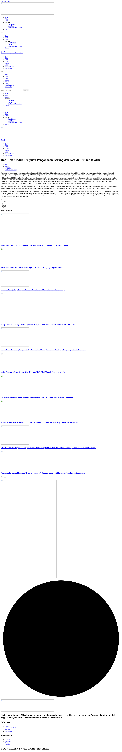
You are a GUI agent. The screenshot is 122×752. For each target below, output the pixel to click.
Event (6, 59)
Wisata (7, 63)
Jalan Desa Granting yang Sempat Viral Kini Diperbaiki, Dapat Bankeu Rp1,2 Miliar (34, 245)
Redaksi (7, 21)
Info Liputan (12, 24)
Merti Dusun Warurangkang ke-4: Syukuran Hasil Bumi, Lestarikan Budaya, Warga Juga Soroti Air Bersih (43, 350)
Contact (7, 29)
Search (3, 90)
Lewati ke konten (6, 1)
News (6, 56)
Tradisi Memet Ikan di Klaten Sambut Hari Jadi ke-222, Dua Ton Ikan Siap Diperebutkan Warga (39, 422)
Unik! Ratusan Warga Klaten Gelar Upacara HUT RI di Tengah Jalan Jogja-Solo (33, 372)
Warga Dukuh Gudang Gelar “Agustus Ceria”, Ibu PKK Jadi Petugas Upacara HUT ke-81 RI (38, 325)
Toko (6, 19)
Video (6, 58)
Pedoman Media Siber (15, 27)
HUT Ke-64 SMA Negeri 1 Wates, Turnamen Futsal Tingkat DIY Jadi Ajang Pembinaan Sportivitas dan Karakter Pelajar (48, 448)
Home (6, 17)
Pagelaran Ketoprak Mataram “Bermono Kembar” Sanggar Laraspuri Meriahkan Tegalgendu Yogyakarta (43, 473)
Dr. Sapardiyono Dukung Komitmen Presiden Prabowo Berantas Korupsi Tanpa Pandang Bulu (38, 397)
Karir (6, 65)
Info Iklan (11, 26)
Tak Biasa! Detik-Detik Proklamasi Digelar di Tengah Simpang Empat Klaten (31, 267)
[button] (61, 33)
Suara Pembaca (9, 66)
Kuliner (7, 61)
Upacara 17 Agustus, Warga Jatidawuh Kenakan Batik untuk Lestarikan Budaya (33, 290)
